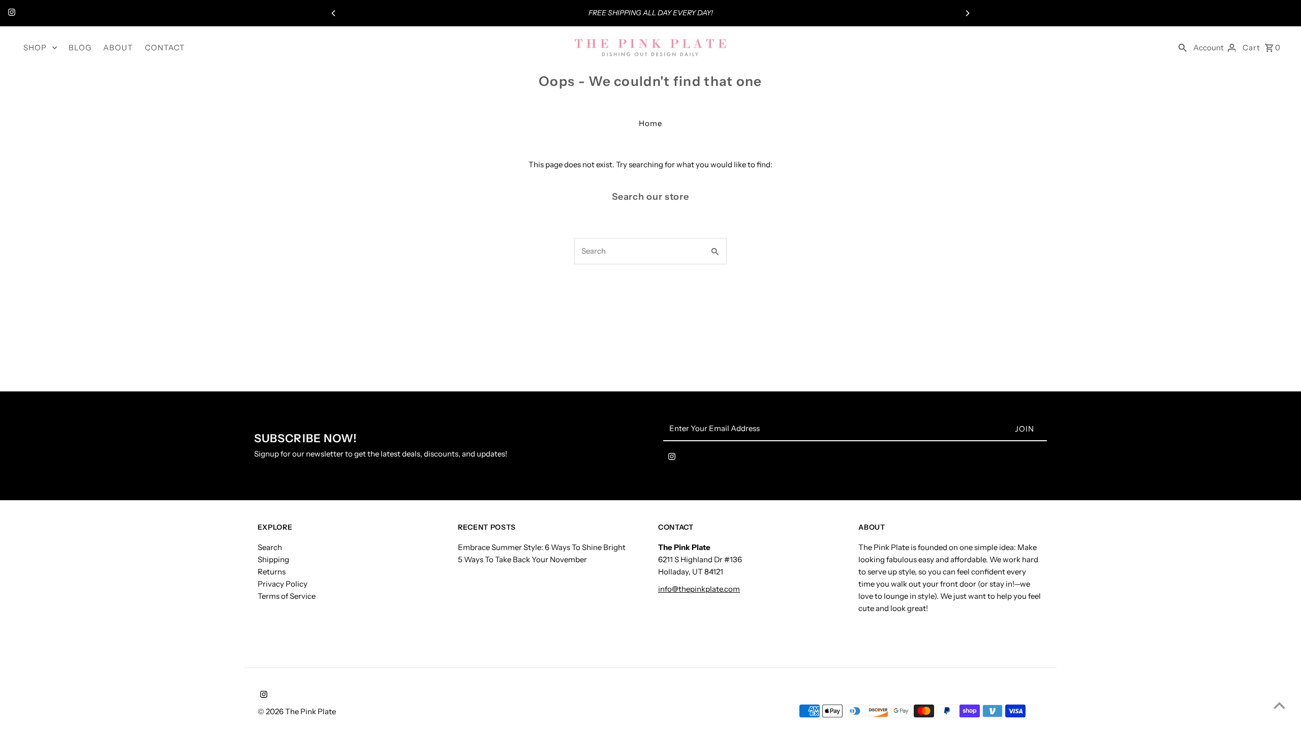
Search (270, 547)
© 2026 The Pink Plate (297, 711)
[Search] (1182, 47)
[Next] (967, 13)
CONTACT (165, 47)
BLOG (80, 47)
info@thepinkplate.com (699, 589)
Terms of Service (287, 596)
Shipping (273, 559)
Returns (272, 571)
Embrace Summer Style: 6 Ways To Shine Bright (542, 547)
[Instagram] (10, 13)
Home (650, 123)
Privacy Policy (282, 584)
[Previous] (334, 13)
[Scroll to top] (1279, 705)
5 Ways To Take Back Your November (522, 559)
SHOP (35, 47)
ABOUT (118, 47)
